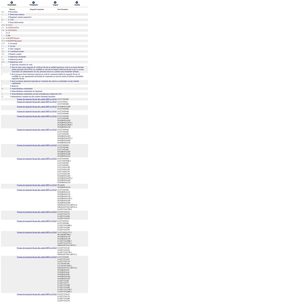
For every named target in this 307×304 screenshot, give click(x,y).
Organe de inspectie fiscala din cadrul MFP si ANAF (37, 99)
